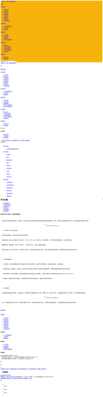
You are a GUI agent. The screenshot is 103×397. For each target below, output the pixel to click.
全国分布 (6, 19)
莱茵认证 (6, 51)
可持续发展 (7, 20)
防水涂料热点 (7, 204)
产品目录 (6, 136)
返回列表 (3, 310)
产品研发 (6, 16)
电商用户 (6, 29)
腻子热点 (6, 207)
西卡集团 (3, 375)
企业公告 (6, 36)
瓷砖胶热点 (7, 203)
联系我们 (3, 54)
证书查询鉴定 (7, 48)
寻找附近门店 (4, 369)
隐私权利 (19, 378)
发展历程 (6, 14)
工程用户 (6, 27)
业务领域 (3, 23)
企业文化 (6, 11)
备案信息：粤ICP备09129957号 (9, 376)
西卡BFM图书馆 (8, 39)
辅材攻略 (27, 140)
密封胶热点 (7, 209)
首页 (2, 4)
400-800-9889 (4, 355)
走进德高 (3, 72)
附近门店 (6, 45)
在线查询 (3, 42)
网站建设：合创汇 (27, 378)
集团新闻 (6, 38)
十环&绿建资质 (8, 50)
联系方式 (6, 57)
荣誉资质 (6, 12)
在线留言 (6, 58)
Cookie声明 (14, 378)
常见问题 (6, 137)
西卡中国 (8, 375)
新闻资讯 (3, 32)
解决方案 (6, 134)
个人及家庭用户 (8, 26)
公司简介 (6, 9)
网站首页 (3, 69)
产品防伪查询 (7, 46)
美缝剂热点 (7, 206)
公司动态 (6, 35)
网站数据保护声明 (5, 378)
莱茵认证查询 (41, 369)
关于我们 (3, 7)
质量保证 (6, 17)
